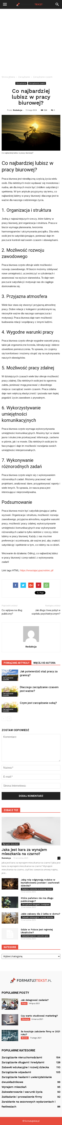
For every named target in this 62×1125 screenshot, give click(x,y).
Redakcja (17, 110)
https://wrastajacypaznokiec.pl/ (36, 570)
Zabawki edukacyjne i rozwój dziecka (37, 917)
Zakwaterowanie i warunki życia (35, 936)
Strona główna (8, 77)
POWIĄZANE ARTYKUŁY (16, 663)
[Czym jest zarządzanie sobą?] (10, 706)
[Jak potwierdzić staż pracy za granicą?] (10, 675)
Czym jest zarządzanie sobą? (38, 702)
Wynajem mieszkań (11, 844)
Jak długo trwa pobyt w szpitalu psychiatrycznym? (46, 612)
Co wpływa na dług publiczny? (12, 612)
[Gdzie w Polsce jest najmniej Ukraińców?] (10, 933)
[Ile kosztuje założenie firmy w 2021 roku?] (10, 1035)
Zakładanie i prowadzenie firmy (22, 1096)
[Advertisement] (31, 41)
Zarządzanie (21, 83)
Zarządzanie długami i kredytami (36, 904)
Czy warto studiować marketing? (39, 1015)
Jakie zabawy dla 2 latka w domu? (40, 913)
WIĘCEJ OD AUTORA (44, 663)
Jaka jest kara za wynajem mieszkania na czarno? (24, 852)
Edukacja (25, 1019)
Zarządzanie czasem (37, 83)
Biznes (25, 1038)
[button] (57, 4)
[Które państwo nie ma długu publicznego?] (10, 902)
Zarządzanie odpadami (16, 1072)
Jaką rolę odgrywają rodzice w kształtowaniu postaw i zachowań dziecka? (40, 882)
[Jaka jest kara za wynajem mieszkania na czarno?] (31, 831)
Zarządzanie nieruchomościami (22, 1057)
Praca (24, 1003)
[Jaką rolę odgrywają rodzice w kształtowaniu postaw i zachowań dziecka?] (10, 884)
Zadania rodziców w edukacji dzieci (37, 889)
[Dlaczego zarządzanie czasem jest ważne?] (10, 691)
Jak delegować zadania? (35, 1000)
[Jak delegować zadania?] (10, 1004)
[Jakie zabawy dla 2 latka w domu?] (10, 918)
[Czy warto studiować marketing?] (10, 1020)
